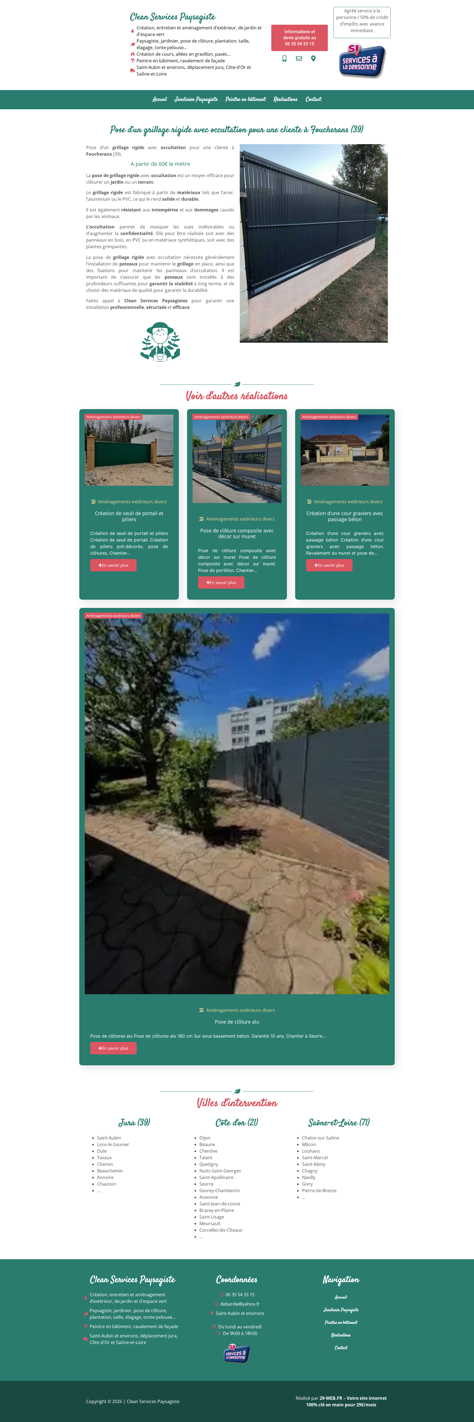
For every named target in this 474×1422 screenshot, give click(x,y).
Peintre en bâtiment (246, 100)
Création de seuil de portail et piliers (129, 516)
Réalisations (286, 100)
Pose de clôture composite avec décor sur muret (237, 533)
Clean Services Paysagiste (172, 17)
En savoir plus (115, 565)
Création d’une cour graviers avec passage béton (344, 516)
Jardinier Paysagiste (196, 100)
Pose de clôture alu (237, 1021)
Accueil (160, 100)
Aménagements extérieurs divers (113, 416)
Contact (313, 100)
